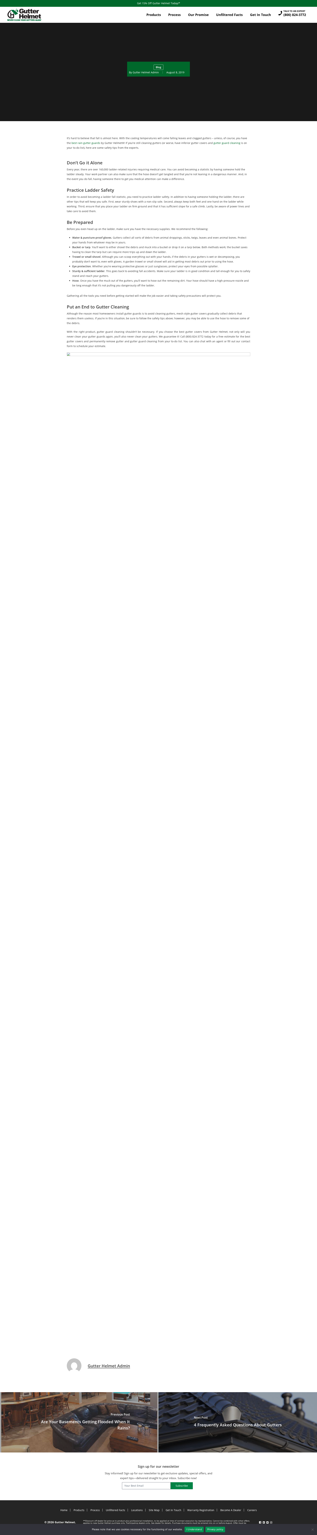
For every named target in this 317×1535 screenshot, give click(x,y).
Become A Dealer (230, 1510)
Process (95, 1510)
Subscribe (182, 1485)
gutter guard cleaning (227, 143)
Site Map (154, 1510)
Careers (252, 1510)
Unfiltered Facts (115, 1510)
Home (64, 1510)
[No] (312, 1529)
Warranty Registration (200, 1510)
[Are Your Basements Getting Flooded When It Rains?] (79, 1422)
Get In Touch (173, 1510)
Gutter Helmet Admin (146, 72)
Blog (158, 67)
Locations (137, 1510)
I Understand (194, 1529)
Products (79, 1510)
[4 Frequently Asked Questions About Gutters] (237, 1422)
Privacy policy (215, 1529)
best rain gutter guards (86, 143)
